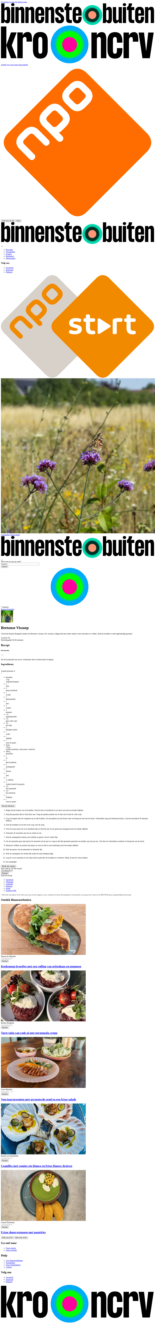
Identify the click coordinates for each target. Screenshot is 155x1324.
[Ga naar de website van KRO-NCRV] (77, 63)
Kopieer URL (11, 891)
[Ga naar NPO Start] (77, 377)
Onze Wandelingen (13, 1265)
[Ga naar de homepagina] (77, 24)
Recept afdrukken (8, 806)
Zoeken (4, 564)
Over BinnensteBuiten (14, 1261)
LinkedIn (9, 884)
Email (8, 888)
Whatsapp (9, 882)
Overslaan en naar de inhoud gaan (14, 2)
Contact (9, 1267)
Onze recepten (11, 1250)
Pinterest (9, 886)
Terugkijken (10, 1263)
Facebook (9, 880)
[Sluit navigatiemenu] (2, 246)
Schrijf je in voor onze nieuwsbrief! (14, 65)
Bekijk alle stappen (8, 866)
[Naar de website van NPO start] (77, 218)
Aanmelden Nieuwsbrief (10, 535)
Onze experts (11, 1248)
